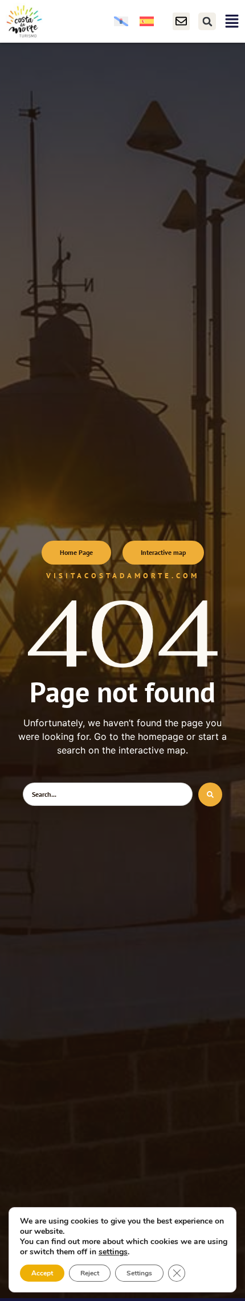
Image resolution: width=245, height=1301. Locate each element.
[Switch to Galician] (121, 21)
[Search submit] (210, 794)
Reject (89, 1273)
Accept (42, 1273)
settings (113, 1252)
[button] (207, 21)
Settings (139, 1273)
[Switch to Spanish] (147, 21)
